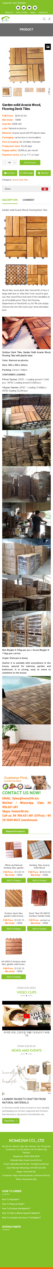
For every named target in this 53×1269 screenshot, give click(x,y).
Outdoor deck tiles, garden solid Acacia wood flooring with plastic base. (13, 914)
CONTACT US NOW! (21, 792)
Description (10, 199)
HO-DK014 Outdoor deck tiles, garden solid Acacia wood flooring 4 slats (14, 963)
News (32, 12)
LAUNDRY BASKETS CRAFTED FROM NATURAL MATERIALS (24, 1100)
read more (9, 1120)
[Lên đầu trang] (46, 1262)
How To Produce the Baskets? (16, 1208)
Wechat (45, 173)
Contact (11, 173)
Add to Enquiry (30, 162)
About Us (9, 12)
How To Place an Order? (13, 1204)
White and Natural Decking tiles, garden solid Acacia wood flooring (14, 866)
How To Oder (22, 12)
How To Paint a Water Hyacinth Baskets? (21, 1213)
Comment (29, 199)
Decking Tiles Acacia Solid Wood (39, 866)
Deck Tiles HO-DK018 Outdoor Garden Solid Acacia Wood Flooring (39, 914)
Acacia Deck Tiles (20, 179)
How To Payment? (10, 1199)
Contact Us (43, 12)
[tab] (10, 200)
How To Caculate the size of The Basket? (21, 1217)
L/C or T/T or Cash (29, 154)
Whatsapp (28, 173)
